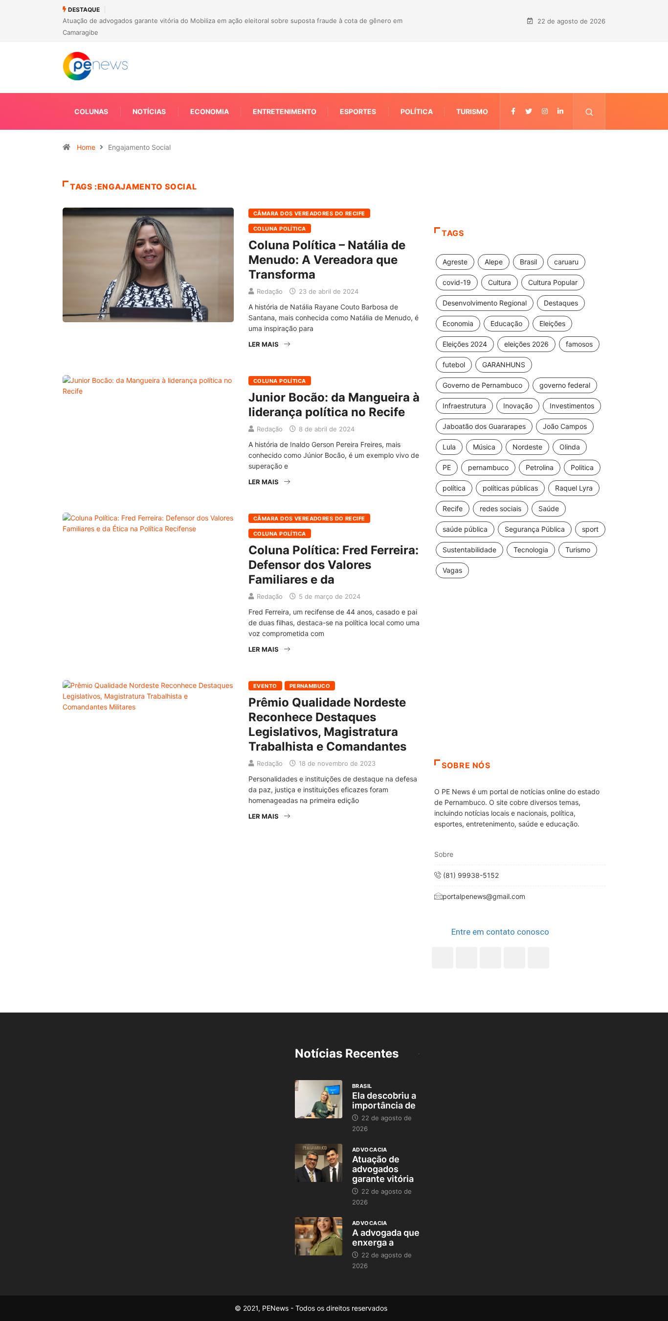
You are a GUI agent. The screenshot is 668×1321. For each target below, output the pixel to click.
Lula (449, 447)
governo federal (564, 385)
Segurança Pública (535, 529)
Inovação (518, 405)
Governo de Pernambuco (482, 385)
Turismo (472, 111)
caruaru (566, 262)
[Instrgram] (545, 111)
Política (417, 111)
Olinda (569, 447)
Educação (506, 323)
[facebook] (513, 111)
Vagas (452, 570)
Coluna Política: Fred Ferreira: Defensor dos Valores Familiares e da (333, 565)
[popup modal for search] (589, 111)
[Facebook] (442, 957)
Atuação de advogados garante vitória (383, 1169)
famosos (579, 344)
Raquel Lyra (574, 488)
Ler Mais (263, 344)
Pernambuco (309, 686)
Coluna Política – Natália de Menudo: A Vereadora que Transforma (326, 260)
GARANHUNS (503, 364)
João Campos (565, 426)
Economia (209, 111)
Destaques (561, 303)
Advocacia (369, 1149)
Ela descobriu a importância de (384, 1100)
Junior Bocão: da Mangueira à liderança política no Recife (334, 404)
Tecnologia (530, 549)
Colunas (91, 111)
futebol (454, 364)
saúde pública (465, 529)
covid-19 (457, 282)
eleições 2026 (526, 344)
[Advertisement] (519, 681)
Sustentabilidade (469, 549)
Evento (265, 686)
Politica (582, 467)
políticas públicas (510, 488)
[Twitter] (528, 111)
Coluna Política (279, 228)
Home (86, 147)
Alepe (494, 262)
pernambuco (488, 467)
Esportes (358, 111)
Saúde (548, 508)
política (454, 488)
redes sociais (500, 508)
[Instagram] (514, 957)
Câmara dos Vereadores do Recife (309, 213)
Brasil (528, 262)
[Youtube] (538, 957)
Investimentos (572, 405)
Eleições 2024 (465, 344)
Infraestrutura (464, 405)
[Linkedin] (560, 111)
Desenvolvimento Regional (485, 303)
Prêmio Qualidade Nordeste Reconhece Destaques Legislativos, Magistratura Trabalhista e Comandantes (327, 724)
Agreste (455, 262)
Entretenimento (284, 111)
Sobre (443, 854)
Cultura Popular (553, 282)
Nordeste (527, 447)
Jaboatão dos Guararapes (484, 426)
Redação (270, 291)
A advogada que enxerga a (386, 1237)
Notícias (149, 111)
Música (484, 447)
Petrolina (540, 467)
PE (447, 467)
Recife (453, 508)
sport (590, 529)
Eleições (552, 323)
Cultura (499, 282)
